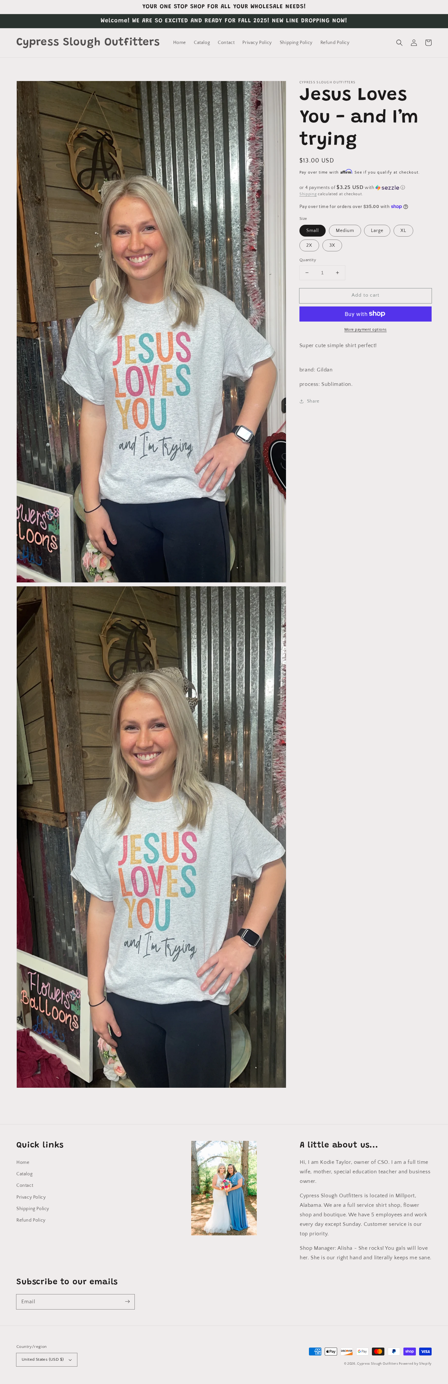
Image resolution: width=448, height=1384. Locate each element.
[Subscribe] (127, 1301)
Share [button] (313, 401)
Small (312, 230)
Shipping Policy (32, 1208)
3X (332, 245)
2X (309, 245)
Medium (345, 230)
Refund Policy (31, 1220)
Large (377, 230)
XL (403, 230)
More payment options (365, 329)
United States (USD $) (43, 1359)
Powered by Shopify (415, 1364)
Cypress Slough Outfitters (378, 1364)
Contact (24, 1185)
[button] (399, 42)
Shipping (308, 194)
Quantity (307, 260)
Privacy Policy (31, 1197)
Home (22, 1162)
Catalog (24, 1174)
